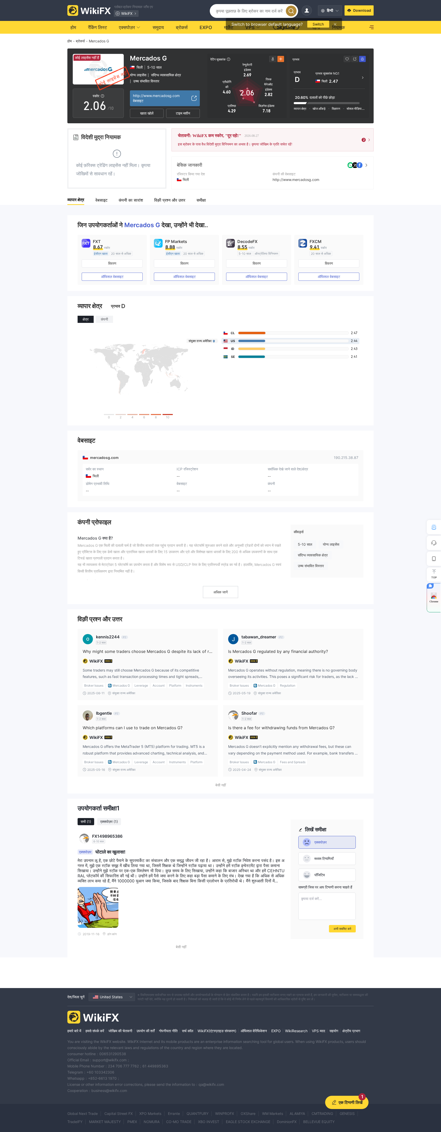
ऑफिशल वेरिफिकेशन (254, 1031)
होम (69, 41)
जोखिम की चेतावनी (120, 1031)
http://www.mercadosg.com (296, 179)
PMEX (132, 1121)
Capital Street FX (118, 1113)
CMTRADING (322, 1113)
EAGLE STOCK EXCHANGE (248, 1121)
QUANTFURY (198, 1113)
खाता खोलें (146, 113)
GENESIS (347, 1113)
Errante (174, 1113)
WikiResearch (296, 1031)
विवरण (112, 263)
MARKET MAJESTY (105, 1121)
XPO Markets (150, 1113)
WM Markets (272, 1113)
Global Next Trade (82, 1113)
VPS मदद (318, 1031)
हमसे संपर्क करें (94, 1031)
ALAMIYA (297, 1113)
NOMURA (152, 1121)
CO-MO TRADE (178, 1121)
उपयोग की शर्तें (146, 1031)
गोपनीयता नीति (168, 1031)
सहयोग (333, 1031)
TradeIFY (74, 1121)
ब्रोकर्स (80, 41)
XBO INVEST (208, 1121)
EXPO (276, 1031)
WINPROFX (224, 1113)
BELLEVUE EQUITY (319, 1121)
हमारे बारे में (74, 1031)
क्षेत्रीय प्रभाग (351, 1031)
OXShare (248, 1113)
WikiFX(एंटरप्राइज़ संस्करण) (217, 1031)
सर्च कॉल (187, 1031)
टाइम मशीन (183, 113)
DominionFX (287, 1121)
